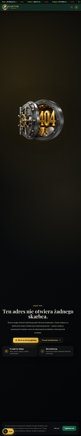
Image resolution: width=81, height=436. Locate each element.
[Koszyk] (71, 7)
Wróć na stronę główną (27, 340)
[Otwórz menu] (76, 7)
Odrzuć (56, 428)
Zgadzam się (69, 428)
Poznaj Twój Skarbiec (50, 340)
